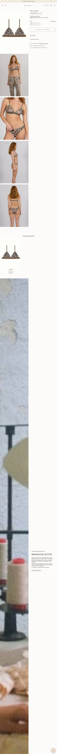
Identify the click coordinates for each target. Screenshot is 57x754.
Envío (31, 17)
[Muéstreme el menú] (2, 5)
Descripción (33, 35)
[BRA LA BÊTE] (11, 255)
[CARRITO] (54, 5)
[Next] (54, 1)
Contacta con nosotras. (44, 43)
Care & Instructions (34, 39)
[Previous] (2, 1)
